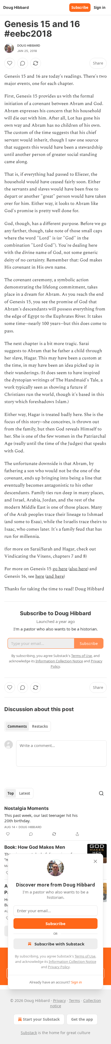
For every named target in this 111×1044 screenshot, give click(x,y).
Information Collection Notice (72, 961)
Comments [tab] (17, 726)
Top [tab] (11, 793)
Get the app (82, 1019)
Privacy (59, 1000)
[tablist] (27, 726)
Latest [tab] (24, 793)
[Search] (101, 793)
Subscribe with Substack (59, 944)
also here (78, 568)
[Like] (9, 63)
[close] (95, 861)
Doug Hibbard (28, 45)
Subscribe (79, 7)
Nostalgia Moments (26, 808)
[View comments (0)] (22, 63)
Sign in (100, 7)
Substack (29, 1032)
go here (60, 568)
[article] (55, 821)
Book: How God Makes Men (34, 847)
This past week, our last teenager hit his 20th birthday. (41, 818)
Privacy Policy (59, 966)
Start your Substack (41, 1019)
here (39, 576)
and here (55, 576)
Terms (74, 1000)
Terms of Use (85, 956)
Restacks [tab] (40, 726)
